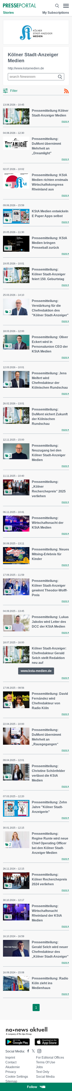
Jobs (39, 1067)
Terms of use (45, 1062)
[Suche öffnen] (57, 6)
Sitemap (11, 1081)
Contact (10, 1062)
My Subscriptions (55, 12)
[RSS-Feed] (66, 91)
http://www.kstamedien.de (26, 68)
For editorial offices (50, 1057)
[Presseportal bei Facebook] (27, 1051)
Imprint (10, 1057)
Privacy (10, 1072)
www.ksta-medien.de (36, 671)
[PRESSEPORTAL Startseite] (19, 5)
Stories (8, 12)
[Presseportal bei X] (32, 1051)
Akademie (12, 1067)
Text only (42, 1072)
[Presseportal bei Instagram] (38, 1050)
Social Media (45, 1076)
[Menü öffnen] (66, 6)
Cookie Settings (16, 1076)
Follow (32, 1087)
